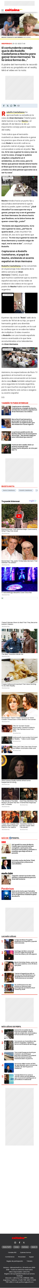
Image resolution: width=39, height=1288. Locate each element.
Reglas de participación (15, 1261)
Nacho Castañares (9, 490)
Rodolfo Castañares (26, 490)
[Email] (18, 106)
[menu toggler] (2, 10)
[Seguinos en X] (23, 1242)
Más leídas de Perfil (11, 1026)
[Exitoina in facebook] (19, 1242)
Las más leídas (9, 936)
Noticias (25, 1247)
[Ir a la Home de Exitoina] (14, 10)
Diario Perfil (7, 1247)
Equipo (31, 1257)
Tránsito (29, 1261)
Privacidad (21, 1257)
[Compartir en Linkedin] (15, 105)
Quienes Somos (25, 1252)
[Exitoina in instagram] (15, 1242)
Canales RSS (12, 1252)
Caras (16, 1247)
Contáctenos (9, 1257)
